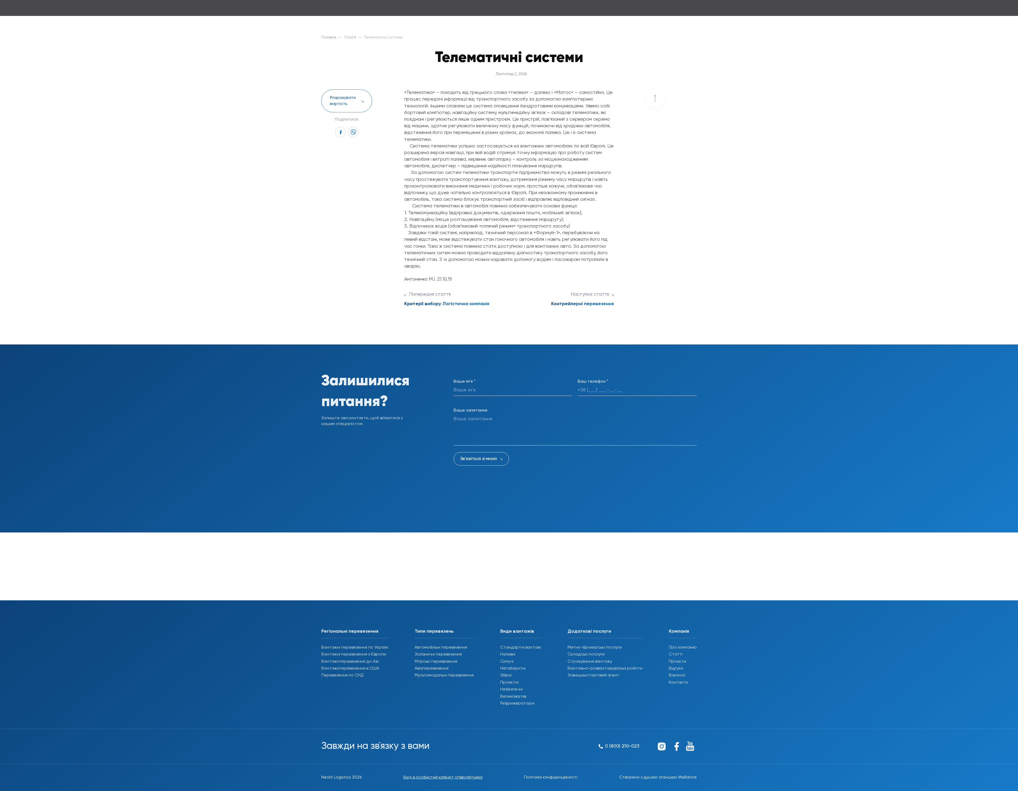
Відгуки (676, 668)
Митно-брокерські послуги (595, 647)
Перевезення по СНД (342, 675)
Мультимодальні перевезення (444, 675)
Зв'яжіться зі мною (478, 459)
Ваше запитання (470, 410)
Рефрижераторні (517, 703)
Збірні (506, 675)
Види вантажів (517, 631)
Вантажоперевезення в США (350, 668)
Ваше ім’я (464, 381)
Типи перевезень (434, 631)
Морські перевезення (436, 661)
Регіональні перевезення (349, 631)
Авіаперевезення (432, 668)
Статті (350, 37)
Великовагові (513, 696)
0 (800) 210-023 (677, 10)
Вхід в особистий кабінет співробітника (442, 777)
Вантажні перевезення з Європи (353, 654)
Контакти (678, 682)
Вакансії (677, 675)
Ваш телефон (593, 381)
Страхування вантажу (590, 661)
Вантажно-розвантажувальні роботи (605, 668)
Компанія (679, 631)
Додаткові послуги (589, 631)
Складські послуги (586, 654)
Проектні (509, 682)
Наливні (507, 654)
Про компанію (683, 647)
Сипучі (507, 661)
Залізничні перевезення (438, 654)
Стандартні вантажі (520, 647)
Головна (328, 37)
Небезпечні (511, 689)
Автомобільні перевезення (441, 647)
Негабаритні (512, 668)
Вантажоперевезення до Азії (350, 661)
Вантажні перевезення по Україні (354, 647)
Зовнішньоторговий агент (593, 675)
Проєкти (677, 661)
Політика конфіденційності (550, 777)
